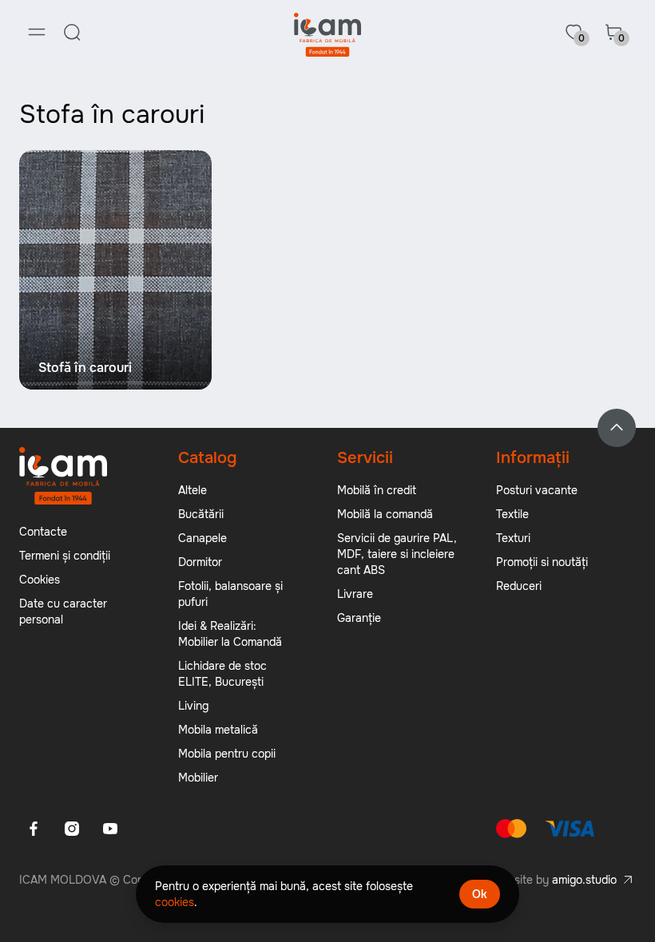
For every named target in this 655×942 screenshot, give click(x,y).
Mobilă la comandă (385, 514)
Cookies (39, 579)
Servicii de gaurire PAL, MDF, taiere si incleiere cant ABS (397, 554)
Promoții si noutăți (542, 562)
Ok (479, 894)
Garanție (359, 618)
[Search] (71, 32)
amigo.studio (584, 880)
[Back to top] (616, 428)
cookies (174, 902)
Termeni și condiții (64, 555)
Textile (512, 514)
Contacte (43, 531)
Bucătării (201, 514)
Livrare (355, 594)
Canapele (202, 538)
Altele (192, 490)
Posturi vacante (537, 490)
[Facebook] (33, 828)
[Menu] (36, 32)
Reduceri (519, 586)
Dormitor (200, 562)
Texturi (513, 538)
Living (193, 706)
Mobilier (198, 777)
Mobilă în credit (376, 490)
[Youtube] (110, 828)
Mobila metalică (218, 729)
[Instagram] (72, 828)
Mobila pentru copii (227, 753)
